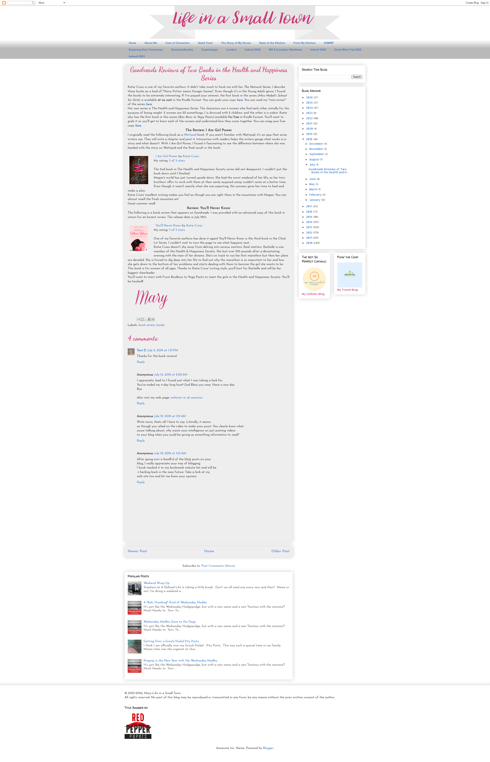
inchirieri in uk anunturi (187, 397)
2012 (309, 232)
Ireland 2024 (137, 56)
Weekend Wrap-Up (157, 583)
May (312, 184)
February (315, 194)
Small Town (205, 42)
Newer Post (137, 551)
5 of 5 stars (177, 160)
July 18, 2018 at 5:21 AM (170, 453)
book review (146, 325)
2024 (310, 107)
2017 (309, 206)
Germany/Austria (182, 49)
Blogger (268, 748)
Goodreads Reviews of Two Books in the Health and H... (328, 170)
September (317, 154)
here (240, 100)
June (313, 178)
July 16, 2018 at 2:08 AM (170, 374)
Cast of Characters (177, 42)
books (160, 325)
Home (132, 42)
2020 (310, 128)
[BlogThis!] (142, 319)
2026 (310, 97)
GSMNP (329, 42)
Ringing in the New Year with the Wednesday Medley (180, 660)
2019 (309, 134)
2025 (310, 102)
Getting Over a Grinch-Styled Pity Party (171, 641)
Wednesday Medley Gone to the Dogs (170, 621)
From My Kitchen (304, 42)
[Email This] (138, 319)
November (316, 148)
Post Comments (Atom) (218, 566)
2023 (309, 112)
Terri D (141, 350)
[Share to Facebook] (149, 319)
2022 (309, 118)
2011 (309, 237)
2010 (309, 242)
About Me (151, 42)
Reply (141, 362)
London (231, 49)
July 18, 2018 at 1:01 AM (170, 416)
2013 (309, 227)
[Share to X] (146, 319)
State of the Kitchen (272, 42)
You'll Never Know (168, 225)
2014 (309, 222)
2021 (309, 123)
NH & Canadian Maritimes (285, 49)
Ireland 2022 (318, 49)
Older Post (280, 551)
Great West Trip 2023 (347, 49)
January (315, 199)
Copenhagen (209, 49)
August (314, 159)
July (312, 164)
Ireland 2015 (253, 49)
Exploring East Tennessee (146, 49)
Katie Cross (191, 156)
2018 (309, 139)
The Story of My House (236, 42)
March (313, 189)
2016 (309, 211)
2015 (309, 216)
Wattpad (190, 134)
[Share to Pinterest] (153, 319)
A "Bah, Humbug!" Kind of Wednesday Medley (175, 602)
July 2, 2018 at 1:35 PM (162, 350)
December (316, 143)
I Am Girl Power (166, 156)
